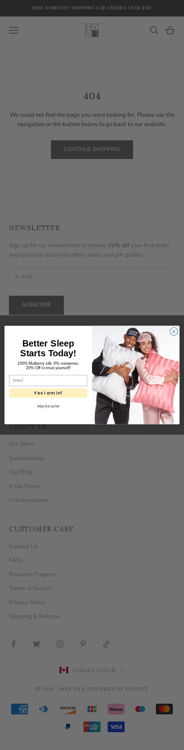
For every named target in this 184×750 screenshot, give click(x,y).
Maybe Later (48, 406)
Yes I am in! (48, 393)
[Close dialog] (174, 331)
